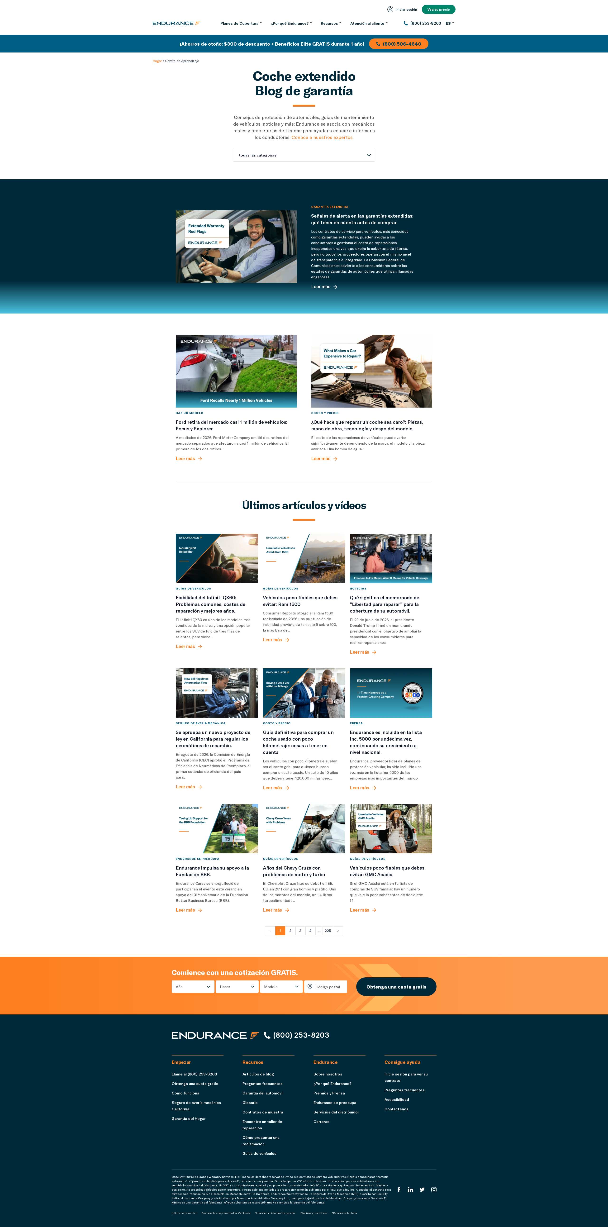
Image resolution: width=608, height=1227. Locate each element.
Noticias (358, 588)
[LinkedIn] (410, 1189)
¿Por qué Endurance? (332, 1083)
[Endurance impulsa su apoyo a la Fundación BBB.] (217, 828)
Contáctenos (396, 1109)
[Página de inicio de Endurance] (176, 23)
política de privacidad (184, 1213)
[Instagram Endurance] (434, 1189)
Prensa (356, 723)
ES (448, 23)
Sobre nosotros (328, 1074)
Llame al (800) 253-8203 (194, 1074)
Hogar (157, 61)
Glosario (250, 1102)
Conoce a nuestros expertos (322, 137)
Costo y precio (325, 412)
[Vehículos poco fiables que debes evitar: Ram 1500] (304, 558)
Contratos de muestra (262, 1112)
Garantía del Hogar (189, 1118)
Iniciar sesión (406, 9)
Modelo (271, 986)
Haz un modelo (189, 412)
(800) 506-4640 (402, 44)
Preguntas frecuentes (262, 1083)
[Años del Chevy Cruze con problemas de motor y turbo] (304, 828)
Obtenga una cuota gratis (396, 986)
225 (328, 931)
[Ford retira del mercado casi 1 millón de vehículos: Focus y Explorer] (236, 371)
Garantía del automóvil (262, 1093)
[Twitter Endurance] (422, 1189)
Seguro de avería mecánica (201, 723)
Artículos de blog (258, 1074)
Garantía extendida (329, 206)
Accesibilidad (397, 1099)
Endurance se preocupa (197, 858)
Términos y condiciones (313, 1213)
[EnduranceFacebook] (399, 1189)
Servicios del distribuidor (336, 1112)
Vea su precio (439, 9)
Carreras (321, 1121)
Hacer (225, 986)
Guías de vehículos (193, 588)
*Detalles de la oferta (344, 1213)
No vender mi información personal (275, 1213)
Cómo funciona (185, 1093)
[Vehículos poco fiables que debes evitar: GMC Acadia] (391, 828)
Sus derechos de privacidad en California (226, 1213)
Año (179, 986)
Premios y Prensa (329, 1093)
